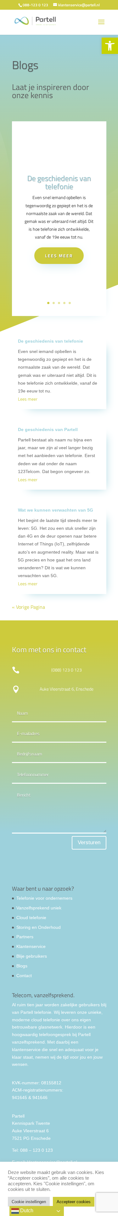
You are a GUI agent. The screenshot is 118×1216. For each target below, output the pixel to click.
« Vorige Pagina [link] (28, 607)
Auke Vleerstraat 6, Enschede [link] (66, 689)
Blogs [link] (21, 965)
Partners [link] (24, 936)
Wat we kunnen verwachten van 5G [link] (55, 510)
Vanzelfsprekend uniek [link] (38, 907)
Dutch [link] (26, 1210)
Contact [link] (24, 975)
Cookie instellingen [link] (29, 1201)
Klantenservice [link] (31, 946)
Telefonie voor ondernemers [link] (44, 898)
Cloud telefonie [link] (31, 917)
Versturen (89, 842)
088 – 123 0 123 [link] (36, 1150)
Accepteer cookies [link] (74, 1201)
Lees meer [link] (59, 255)
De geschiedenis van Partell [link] (48, 429)
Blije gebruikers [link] (31, 956)
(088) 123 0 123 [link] (66, 669)
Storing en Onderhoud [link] (38, 927)
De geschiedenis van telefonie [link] (59, 182)
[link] (110, 46)
